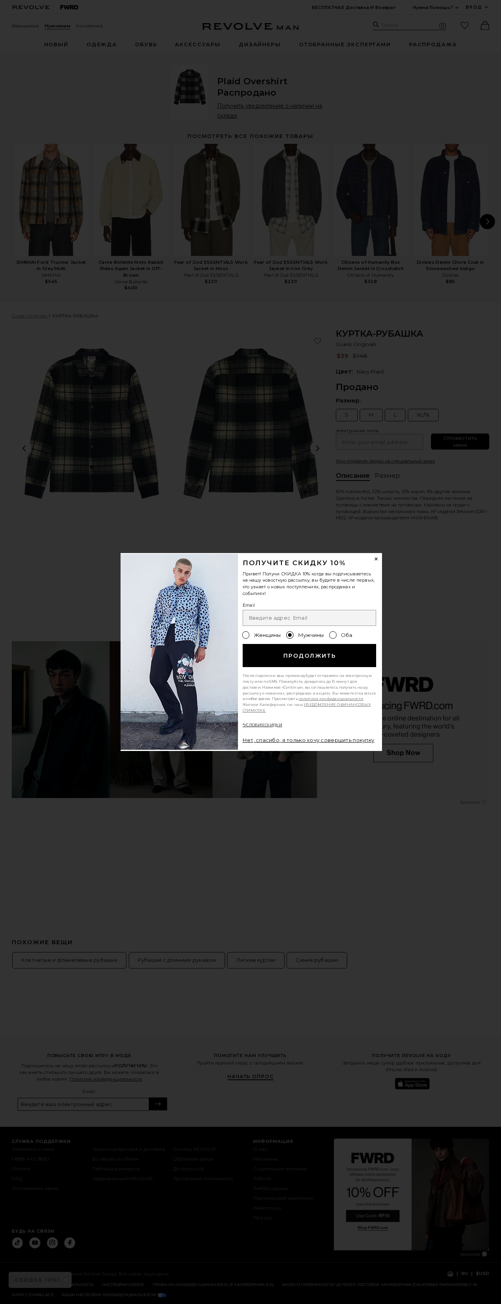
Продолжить (309, 655)
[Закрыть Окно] (376, 559)
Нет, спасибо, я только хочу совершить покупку (309, 740)
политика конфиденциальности (331, 698)
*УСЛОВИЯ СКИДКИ (262, 725)
